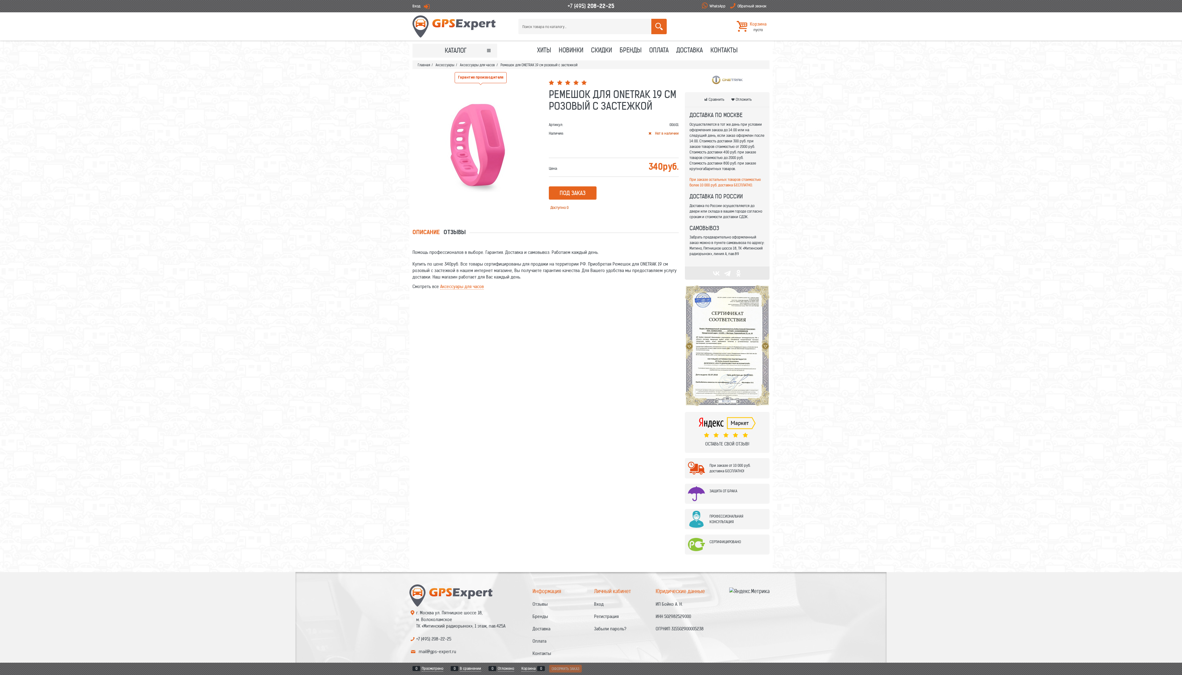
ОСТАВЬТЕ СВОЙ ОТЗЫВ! (727, 444)
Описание (426, 233)
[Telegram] (727, 273)
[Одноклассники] (738, 273)
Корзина (528, 668)
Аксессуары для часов (462, 286)
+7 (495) (591, 6)
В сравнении (470, 668)
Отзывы (455, 233)
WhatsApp (718, 6)
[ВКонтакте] (716, 273)
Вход (416, 6)
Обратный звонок (752, 6)
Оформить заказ (565, 668)
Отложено (506, 668)
